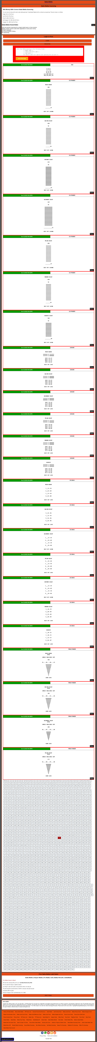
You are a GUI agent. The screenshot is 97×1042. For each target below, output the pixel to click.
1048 (5, 880)
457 (86, 820)
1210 (17, 897)
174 (8, 795)
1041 (65, 877)
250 (90, 800)
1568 (41, 937)
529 (66, 827)
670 (15, 842)
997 (66, 872)
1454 (25, 924)
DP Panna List (28, 1011)
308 (22, 808)
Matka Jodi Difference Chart (35, 1014)
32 (4, 783)
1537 (5, 934)
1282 (41, 904)
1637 (53, 944)
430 (83, 818)
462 (15, 823)
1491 (85, 927)
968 (56, 870)
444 (42, 820)
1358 (81, 912)
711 (66, 845)
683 (59, 842)
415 (32, 818)
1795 (69, 961)
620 (22, 837)
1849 (21, 969)
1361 (5, 914)
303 (5, 808)
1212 (25, 897)
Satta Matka (49, 1011)
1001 (81, 872)
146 (90, 790)
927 (5, 867)
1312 (73, 907)
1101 (41, 885)
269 (66, 803)
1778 (88, 959)
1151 (56, 889)
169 (80, 793)
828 (22, 857)
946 (69, 867)
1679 (45, 949)
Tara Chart (67, 1017)
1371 (45, 914)
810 (49, 855)
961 (32, 870)
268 (63, 803)
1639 (61, 944)
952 (90, 867)
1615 (53, 942)
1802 (9, 964)
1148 (44, 889)
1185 (9, 894)
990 (42, 872)
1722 (41, 954)
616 (8, 837)
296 (69, 805)
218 (69, 798)
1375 (61, 914)
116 (76, 788)
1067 (81, 880)
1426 (88, 919)
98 (15, 788)
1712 (88, 952)
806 (35, 855)
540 (15, 830)
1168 (32, 892)
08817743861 (48, 995)
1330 (57, 909)
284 (29, 805)
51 (58, 783)
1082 (53, 882)
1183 (91, 892)
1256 (25, 902)
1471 (5, 927)
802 (22, 855)
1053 (25, 880)
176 (15, 795)
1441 (61, 922)
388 (29, 815)
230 (22, 800)
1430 (17, 922)
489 (18, 825)
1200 (67, 894)
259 (32, 803)
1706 (65, 952)
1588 (33, 939)
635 (73, 837)
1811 (45, 964)
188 (56, 795)
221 (80, 798)
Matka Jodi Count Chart (22, 1014)
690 (83, 842)
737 (66, 847)
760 (56, 850)
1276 (17, 904)
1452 (17, 924)
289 (46, 805)
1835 (53, 966)
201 (11, 798)
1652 (25, 947)
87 (72, 785)
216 (63, 798)
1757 (5, 959)
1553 (69, 934)
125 (18, 790)
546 (35, 830)
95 (7, 788)
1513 (84, 929)
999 (73, 872)
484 (90, 823)
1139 (9, 889)
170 (83, 793)
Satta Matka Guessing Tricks (74, 1022)
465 (25, 823)
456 (83, 820)
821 (86, 855)
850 (8, 860)
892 (63, 862)
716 (83, 845)
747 (11, 850)
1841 (77, 966)
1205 (87, 894)
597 (32, 835)
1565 (29, 937)
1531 (69, 932)
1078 (37, 882)
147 (5, 793)
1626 (9, 944)
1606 (17, 942)
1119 (20, 887)
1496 (17, 929)
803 (25, 855)
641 (5, 840)
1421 (69, 919)
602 (49, 835)
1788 (41, 961)
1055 (33, 880)
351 (80, 810)
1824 (9, 966)
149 (11, 793)
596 (29, 835)
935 (32, 867)
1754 (81, 956)
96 (10, 788)
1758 (9, 959)
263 (46, 803)
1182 (87, 892)
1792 (57, 961)
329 (5, 810)
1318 (9, 909)
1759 (13, 959)
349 (73, 810)
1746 (49, 956)
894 (69, 862)
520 (35, 827)
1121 (28, 887)
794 (83, 852)
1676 (33, 949)
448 (56, 820)
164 (63, 793)
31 (90, 780)
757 (46, 850)
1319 (13, 909)
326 (83, 808)
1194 (44, 894)
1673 (21, 949)
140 (69, 790)
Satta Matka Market (52, 1019)
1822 (88, 964)
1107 (64, 885)
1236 (33, 899)
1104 (52, 885)
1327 (45, 909)
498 (49, 825)
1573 (61, 937)
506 (76, 825)
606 (63, 835)
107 (46, 788)
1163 (13, 892)
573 (39, 832)
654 (49, 840)
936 (35, 867)
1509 (69, 929)
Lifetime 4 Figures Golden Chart (59, 1022)
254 (15, 803)
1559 (5, 937)
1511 (77, 929)
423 (59, 818)
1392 (41, 917)
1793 (61, 961)
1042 (69, 877)
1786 (33, 961)
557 (73, 830)
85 (67, 785)
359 (18, 813)
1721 (37, 954)
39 (24, 783)
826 (15, 857)
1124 (40, 887)
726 (29, 847)
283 (25, 805)
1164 (17, 892)
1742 (33, 956)
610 (76, 835)
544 (29, 830)
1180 (79, 892)
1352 (57, 912)
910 (35, 865)
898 (83, 862)
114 (69, 788)
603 (52, 835)
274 (83, 803)
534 (83, 827)
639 (86, 837)
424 (63, 818)
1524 (41, 932)
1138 (5, 889)
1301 (29, 907)
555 (66, 830)
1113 (87, 885)
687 (73, 842)
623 (32, 837)
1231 (13, 899)
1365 (21, 914)
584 (76, 832)
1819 (76, 964)
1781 (13, 961)
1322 (25, 909)
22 (64, 780)
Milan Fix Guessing (83, 1025)
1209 (13, 897)
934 (29, 867)
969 (59, 870)
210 (42, 798)
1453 (21, 924)
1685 (69, 949)
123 (11, 790)
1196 (52, 894)
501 (59, 825)
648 (29, 840)
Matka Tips (31, 1017)
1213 (29, 897)
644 (15, 840)
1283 (45, 904)
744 (90, 847)
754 (35, 850)
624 (35, 837)
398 (63, 815)
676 (35, 842)
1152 (60, 889)
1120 (24, 887)
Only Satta (60, 1019)
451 (66, 820)
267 (59, 803)
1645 (85, 944)
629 (52, 837)
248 (83, 800)
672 (22, 842)
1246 (73, 899)
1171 (44, 892)
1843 (85, 966)
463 (18, 823)
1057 (41, 880)
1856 (49, 969)
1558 (88, 934)
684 (63, 842)
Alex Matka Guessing (40, 1025)
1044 (77, 877)
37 (18, 783)
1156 (75, 889)
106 (42, 788)
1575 (69, 937)
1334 (73, 909)
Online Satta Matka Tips (87, 1022)
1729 (69, 954)
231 (25, 800)
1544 (33, 934)
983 (18, 872)
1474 (17, 927)
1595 (61, 939)
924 (83, 865)
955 (11, 870)
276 (90, 803)
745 (5, 850)
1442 (65, 922)
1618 (65, 942)
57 (75, 783)
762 (63, 850)
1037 (49, 877)
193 (73, 795)
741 (80, 847)
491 (25, 825)
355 (5, 813)
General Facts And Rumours (39, 1011)
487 (11, 825)
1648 (9, 947)
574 (42, 832)
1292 (81, 904)
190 (63, 795)
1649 (13, 947)
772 (8, 852)
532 (76, 827)
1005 (9, 875)
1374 (57, 914)
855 (25, 860)
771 (5, 852)
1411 (29, 919)
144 (83, 790)
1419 (61, 919)
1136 (87, 887)
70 (24, 785)
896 (76, 862)
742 (83, 847)
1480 (41, 927)
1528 (57, 932)
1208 (9, 897)
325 (80, 808)
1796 (73, 961)
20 (58, 780)
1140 (13, 889)
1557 (85, 934)
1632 (33, 944)
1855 (45, 969)
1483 (53, 927)
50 (55, 783)
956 (15, 870)
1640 (65, 944)
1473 (13, 927)
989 (39, 872)
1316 (88, 907)
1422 (73, 919)
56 (72, 783)
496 (42, 825)
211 (46, 798)
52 (61, 783)
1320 (17, 909)
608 (69, 835)
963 (39, 870)
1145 (32, 889)
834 (42, 857)
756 (42, 850)
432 (90, 818)
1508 (65, 929)
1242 (57, 899)
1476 (25, 927)
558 (76, 830)
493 (32, 825)
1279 (29, 904)
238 (49, 800)
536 (90, 827)
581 (66, 832)
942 (56, 867)
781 (39, 852)
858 (35, 860)
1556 (81, 934)
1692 (9, 952)
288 (42, 805)
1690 (88, 949)
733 (52, 847)
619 (18, 837)
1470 (88, 924)
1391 (37, 917)
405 (86, 815)
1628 (17, 944)
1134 (79, 887)
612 (83, 835)
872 (83, 860)
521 (39, 827)
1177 (67, 892)
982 (15, 872)
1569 (45, 937)
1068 (85, 880)
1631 (29, 944)
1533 (77, 932)
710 (63, 845)
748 (15, 850)
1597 (69, 939)
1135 (83, 887)
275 (86, 803)
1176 (64, 892)
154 (29, 793)
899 (86, 862)
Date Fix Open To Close (22, 1022)
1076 (29, 882)
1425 (84, 919)
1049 (9, 880)
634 (69, 837)
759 (52, 850)
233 (32, 800)
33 (7, 783)
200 (8, 798)
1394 (49, 917)
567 (18, 832)
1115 (5, 887)
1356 (73, 912)
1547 (45, 934)
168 (76, 793)
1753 (77, 956)
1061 (57, 880)
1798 (81, 961)
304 (8, 808)
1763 (29, 959)
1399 (69, 917)
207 (32, 798)
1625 (5, 944)
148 (8, 793)
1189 (25, 894)
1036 (45, 877)
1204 (83, 894)
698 (22, 845)
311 (32, 808)
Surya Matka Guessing (29, 1025)
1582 (9, 939)
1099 (33, 885)
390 (35, 815)
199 (5, 798)
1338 (88, 909)
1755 (85, 956)
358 (15, 813)
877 (11, 862)
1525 (45, 932)
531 (73, 827)
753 (32, 850)
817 (73, 855)
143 (80, 790)
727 (32, 847)
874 (90, 860)
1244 (65, 899)
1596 (65, 939)
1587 (29, 939)
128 (29, 790)
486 (8, 825)
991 (46, 872)
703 (39, 845)
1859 (61, 969)
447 (52, 820)
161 (52, 793)
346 (63, 810)
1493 (5, 929)
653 (46, 840)
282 (22, 805)
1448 (88, 922)
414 (28, 818)
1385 (13, 917)
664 (83, 840)
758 (49, 850)
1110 (76, 885)
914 (49, 865)
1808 (33, 964)
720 (8, 847)
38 (21, 783)
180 (29, 795)
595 (25, 835)
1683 (61, 949)
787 (59, 852)
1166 (25, 892)
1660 (57, 947)
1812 (49, 964)
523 (46, 827)
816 (69, 855)
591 (11, 835)
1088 (77, 882)
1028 (13, 877)
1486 (65, 927)
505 (73, 825)
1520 (25, 932)
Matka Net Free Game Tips (9, 1022)
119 (86, 788)
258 (29, 803)
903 (11, 865)
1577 (77, 937)
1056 (37, 880)
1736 (9, 956)
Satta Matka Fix (46, 1017)
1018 (61, 875)
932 (22, 867)
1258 (33, 902)
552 (56, 830)
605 (59, 835)
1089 (81, 882)
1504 (49, 929)
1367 (29, 914)
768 (83, 850)
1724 (49, 954)
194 (76, 795)
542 (22, 830)
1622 (80, 942)
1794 (65, 961)
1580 (88, 937)
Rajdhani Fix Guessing (73, 1025)
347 (66, 810)
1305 (45, 907)
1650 (17, 947)
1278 (25, 904)
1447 (85, 922)
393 (46, 815)
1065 (73, 880)
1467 (77, 924)
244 (69, 800)
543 (25, 830)
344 (56, 810)
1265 (61, 902)
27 (78, 780)
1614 (49, 942)
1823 (5, 966)
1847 (13, 969)
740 (76, 847)
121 (5, 790)
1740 (25, 956)
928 (8, 867)
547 (39, 830)
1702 (49, 952)
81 (55, 785)
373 (66, 813)
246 (76, 800)
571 (32, 832)
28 (81, 780)
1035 (41, 877)
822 (90, 855)
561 (86, 830)
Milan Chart (61, 1017)
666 (90, 840)
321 (66, 808)
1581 (5, 939)
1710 (81, 952)
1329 (53, 909)
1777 (85, 959)
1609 (29, 942)
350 (76, 810)
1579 (85, 937)
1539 (13, 934)
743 (86, 847)
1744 (41, 956)
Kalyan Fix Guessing (61, 1025)
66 (13, 785)
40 (27, 783)
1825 (13, 966)
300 (83, 805)
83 (61, 785)
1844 (88, 966)
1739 (21, 956)
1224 (73, 897)
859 (39, 860)
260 (35, 803)
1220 (57, 897)
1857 (53, 969)
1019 (65, 875)
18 (53, 780)
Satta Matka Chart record (9, 1027)
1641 (69, 944)
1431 (21, 922)
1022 (76, 875)
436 (15, 820)
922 (76, 865)
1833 (45, 966)
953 (5, 870)
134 (49, 790)
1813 (53, 964)
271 (73, 803)
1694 (17, 952)
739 (73, 847)
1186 (13, 894)
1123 (36, 887)
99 (18, 788)
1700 (41, 952)
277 (5, 805)
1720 (33, 954)
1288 (65, 904)
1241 (53, 899)
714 (76, 845)
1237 (37, 899)
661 (73, 840)
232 (29, 800)
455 (80, 820)
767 (80, 850)
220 (76, 798)
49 (52, 783)
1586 (25, 939)
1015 (49, 875)
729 (39, 847)
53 (64, 783)
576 (49, 832)
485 (5, 825)
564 (8, 832)
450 (63, 820)
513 (11, 827)
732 (49, 847)
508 (83, 825)
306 (15, 808)
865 (59, 860)
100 (22, 788)
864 (56, 860)
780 (35, 852)
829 (25, 857)
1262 (49, 902)
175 (11, 795)
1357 (77, 912)
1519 (21, 932)
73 (33, 785)
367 (46, 813)
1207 (5, 897)
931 (18, 867)
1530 (65, 932)
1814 (57, 964)
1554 (73, 934)
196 (83, 795)
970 (63, 870)
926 (90, 865)
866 (63, 860)
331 (11, 810)
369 (52, 813)
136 (56, 790)
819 (80, 855)
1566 (33, 937)
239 (52, 800)
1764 (33, 959)
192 (69, 795)
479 (73, 823)
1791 (53, 961)
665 (86, 840)
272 (76, 803)
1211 (21, 897)
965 (46, 870)
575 (46, 832)
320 (63, 808)
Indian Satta (44, 1019)
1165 (21, 892)
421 (52, 818)
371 (59, 813)
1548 (49, 934)
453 (73, 820)
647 (25, 840)
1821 (84, 964)
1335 (77, 909)
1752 (73, 956)
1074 (21, 882)
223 (86, 798)
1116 (9, 887)
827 (18, 857)
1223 (69, 897)
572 (35, 832)
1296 (9, 907)
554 (63, 830)
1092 (5, 885)
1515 (5, 932)
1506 (57, 929)
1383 (5, 917)
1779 (5, 961)
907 (25, 865)
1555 (77, 934)
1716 (17, 954)
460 (8, 823)
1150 (52, 889)
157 (39, 793)
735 (59, 847)
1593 (53, 939)
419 (46, 818)
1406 (9, 919)
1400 (73, 917)
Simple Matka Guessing (17, 1025)
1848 (17, 969)
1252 (9, 902)
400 (69, 815)
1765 (37, 959)
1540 (17, 934)
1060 (53, 880)
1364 (17, 914)
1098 (29, 885)
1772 (65, 959)
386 (22, 815)
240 (56, 800)
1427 (5, 922)
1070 (5, 882)
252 (8, 803)
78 (47, 785)
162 (56, 793)
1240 (49, 899)
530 (69, 827)
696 (15, 845)
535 (86, 827)
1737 (13, 956)
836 (49, 857)
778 (29, 852)
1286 (57, 904)
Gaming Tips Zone (46, 1022)
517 (25, 827)
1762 (25, 959)
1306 (49, 907)
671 (18, 842)
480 (76, 823)
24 (70, 780)
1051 (17, 880)
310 (29, 808)
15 (44, 780)
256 (22, 803)
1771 (61, 959)
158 (42, 793)
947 (73, 867)
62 (89, 783)
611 (80, 835)
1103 (49, 885)
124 (15, 790)
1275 (13, 904)
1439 (53, 922)
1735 (5, 956)
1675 (29, 949)
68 (18, 785)
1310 (65, 907)
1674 (25, 949)
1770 (57, 959)
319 (59, 808)
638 (83, 837)
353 (86, 810)
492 (29, 825)
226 (8, 800)
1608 (25, 942)
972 (69, 870)
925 (86, 865)
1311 (69, 907)
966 (49, 870)
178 (22, 795)
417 (39, 818)
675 (32, 842)
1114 (91, 885)
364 (35, 813)
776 (22, 852)
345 (59, 810)
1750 (65, 956)
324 (76, 808)
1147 (40, 889)
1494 (9, 929)
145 (86, 790)
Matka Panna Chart (76, 1011)
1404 (88, 917)
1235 (29, 899)
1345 (29, 912)
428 (76, 818)
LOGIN (47, 40)
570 (29, 832)
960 (29, 870)
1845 (5, 969)
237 (46, 800)
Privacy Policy (43, 1035)
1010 (29, 875)
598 (35, 835)
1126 (48, 887)
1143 (25, 889)
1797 (77, 961)
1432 (25, 922)
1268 (73, 902)
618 (15, 837)
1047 (88, 877)
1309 (61, 907)
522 (42, 827)
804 (29, 855)
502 (63, 825)
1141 (17, 889)
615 (5, 837)
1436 (41, 922)
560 (83, 830)
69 (21, 785)
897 (80, 862)
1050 (13, 880)
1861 (69, 969)
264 (49, 803)
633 (66, 837)
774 (15, 852)
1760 (17, 959)
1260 (41, 902)
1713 (5, 954)
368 (49, 813)
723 (18, 847)
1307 (53, 907)
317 (52, 808)
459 (5, 823)
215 (59, 798)
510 (90, 825)
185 (46, 795)
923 (80, 865)
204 (22, 798)
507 (80, 825)
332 (15, 810)
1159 (87, 889)
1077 (33, 882)
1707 (69, 952)
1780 (9, 961)
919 (66, 865)
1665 (77, 947)
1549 (53, 934)
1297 (13, 907)
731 (46, 847)
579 (59, 832)
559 (80, 830)
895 (73, 862)
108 (49, 788)
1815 (61, 964)
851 (11, 860)
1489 (77, 927)
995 (59, 872)
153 (25, 793)
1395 (53, 917)
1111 (80, 885)
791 (73, 852)
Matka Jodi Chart (67, 1011)
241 (59, 800)
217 (66, 798)
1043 (73, 877)
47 (47, 783)
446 (49, 820)
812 (56, 855)
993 (52, 872)
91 (84, 785)
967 (52, 870)
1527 (53, 932)
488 (15, 825)
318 (56, 808)
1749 (61, 956)
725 (25, 847)
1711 (85, 952)
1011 (33, 875)
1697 (29, 952)
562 (90, 830)
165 (66, 793)
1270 (81, 902)
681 (52, 842)
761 (59, 850)
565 (11, 832)
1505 (53, 929)
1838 (65, 966)
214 (56, 798)
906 (22, 865)
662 (76, 840)
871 (80, 860)
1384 (9, 917)
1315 (84, 907)
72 (30, 785)
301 (86, 805)
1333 (69, 909)
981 (11, 872)
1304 (41, 907)
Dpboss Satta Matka (78, 1019)
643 (11, 840)
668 (8, 842)
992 (49, 872)
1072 (13, 882)
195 (80, 795)
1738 (17, 956)
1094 (13, 885)
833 (39, 857)
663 (80, 840)
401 (73, 815)
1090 (85, 882)
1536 (88, 932)
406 (90, 815)
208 (35, 798)
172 (90, 793)
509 (86, 825)
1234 (25, 899)
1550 (57, 934)
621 (25, 837)
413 (25, 818)
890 (56, 862)
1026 (5, 877)
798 (8, 855)
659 (66, 840)
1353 (61, 912)
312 (35, 808)
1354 (65, 912)
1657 (45, 947)
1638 (57, 944)
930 (15, 867)
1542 (25, 934)
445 (46, 820)
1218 (49, 897)
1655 (37, 947)
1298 (17, 907)
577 (52, 832)
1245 (69, 899)
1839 (69, 966)
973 (73, 870)
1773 (69, 959)
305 (11, 808)
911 (39, 865)
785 (52, 852)
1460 (49, 924)
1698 (33, 952)
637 (80, 837)
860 (42, 860)
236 (42, 800)
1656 (41, 947)
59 (81, 783)
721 (11, 847)
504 (69, 825)
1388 (25, 917)
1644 (81, 944)
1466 (73, 924)
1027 (9, 877)
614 (90, 835)
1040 (61, 877)
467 (32, 823)
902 (8, 865)
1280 (33, 904)
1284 (49, 904)
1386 (17, 917)
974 (76, 870)
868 (69, 860)
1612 (41, 942)
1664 (73, 947)
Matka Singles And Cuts (57, 1014)
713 (73, 845)
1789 (45, 961)
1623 (84, 942)
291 (52, 805)
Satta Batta (13, 1019)
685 (66, 842)
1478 (33, 927)
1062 (61, 880)
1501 (37, 929)
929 (11, 867)
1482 (49, 927)
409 (11, 818)
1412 (33, 919)
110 (56, 788)
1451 (13, 924)
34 (10, 783)
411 (18, 818)
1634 (41, 944)
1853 (37, 969)
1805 (21, 964)
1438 (49, 922)
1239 (45, 899)
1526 (49, 932)
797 (5, 855)
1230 (9, 899)
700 (29, 845)
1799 (85, 961)
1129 (59, 887)
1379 (77, 914)
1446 (81, 922)
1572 (57, 937)
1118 (16, 887)
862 (49, 860)
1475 (21, 927)
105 (39, 788)
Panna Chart (17, 1017)
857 (32, 860)
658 (63, 840)
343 (52, 810)
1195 (48, 894)
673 (25, 842)
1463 (61, 924)
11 (33, 780)
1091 (88, 882)
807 (39, 855)
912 (42, 865)
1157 (79, 889)
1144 (28, 889)
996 (63, 872)
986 (29, 872)
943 (59, 867)
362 (29, 813)
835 (46, 857)
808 (42, 855)
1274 (9, 904)
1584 (17, 939)
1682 (57, 949)
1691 (5, 952)
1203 (79, 894)
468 (35, 823)
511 (5, 827)
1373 (53, 914)
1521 (29, 932)
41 (30, 783)
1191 (32, 894)
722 (15, 847)
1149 (48, 889)
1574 (65, 937)
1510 (73, 929)
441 (32, 820)
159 (46, 793)
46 (44, 783)
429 (80, 818)
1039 (57, 877)
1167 (28, 892)
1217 (45, 897)
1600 (81, 939)
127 (25, 790)
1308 (57, 907)
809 (46, 855)
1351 (53, 912)
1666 (81, 947)
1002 (85, 872)
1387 (21, 917)
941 (52, 867)
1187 (17, 894)
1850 (25, 969)
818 (76, 855)
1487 (69, 927)
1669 (5, 949)
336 (29, 810)
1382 (88, 914)
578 (56, 832)
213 (52, 798)
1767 (45, 959)
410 (15, 818)
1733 (85, 954)
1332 (65, 909)
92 (86, 785)
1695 (21, 952)
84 (64, 785)
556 (69, 830)
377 (80, 813)
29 (84, 780)
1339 (5, 912)
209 (39, 798)
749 (18, 850)
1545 (37, 934)
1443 (69, 922)
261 (39, 803)
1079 (41, 882)
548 (42, 830)
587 (86, 832)
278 (8, 805)
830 (29, 857)
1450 (9, 924)
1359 (85, 912)
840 (63, 857)
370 (56, 813)
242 (63, 800)
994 (56, 872)
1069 (88, 880)
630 (56, 837)
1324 (33, 909)
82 (58, 785)
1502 (41, 929)
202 (15, 798)
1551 (61, 934)
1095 (17, 885)
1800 (88, 961)
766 (76, 850)
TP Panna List (38, 1017)
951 (86, 867)
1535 (85, 932)
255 (18, 803)
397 (59, 815)
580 (63, 832)
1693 (13, 952)
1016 (53, 875)
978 (90, 870)
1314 (80, 907)
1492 (88, 927)
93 (89, 785)
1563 (21, 937)
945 (66, 867)
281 (18, 805)
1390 (33, 917)
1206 (91, 894)
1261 (45, 902)
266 (56, 803)
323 (73, 808)
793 (80, 852)
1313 (76, 907)
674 (29, 842)
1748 (57, 956)
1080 (45, 882)
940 (49, 867)
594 (22, 835)
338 (35, 810)
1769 (53, 959)
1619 (69, 942)
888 (49, 862)
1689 (85, 949)
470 (42, 823)
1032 (29, 877)
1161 (5, 892)
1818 (73, 964)
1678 (41, 949)
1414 (41, 919)
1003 (88, 872)
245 (73, 800)
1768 (49, 959)
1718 (25, 954)
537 (5, 830)
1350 (49, 912)
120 (89, 788)
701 (32, 845)
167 (73, 793)
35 (13, 783)
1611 (37, 942)
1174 (56, 892)
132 (42, 790)
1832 (41, 966)
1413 (37, 919)
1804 (17, 964)
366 (42, 813)
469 (39, 823)
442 (35, 820)
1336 (81, 909)
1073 (17, 882)
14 (41, 780)
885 (39, 862)
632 (63, 837)
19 (56, 780)
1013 (41, 875)
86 (69, 785)
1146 (36, 889)
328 (90, 808)
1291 (77, 904)
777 (25, 852)
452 (69, 820)
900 (90, 862)
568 (22, 832)
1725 (53, 954)
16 (47, 780)
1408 (17, 919)
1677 (37, 949)
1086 (69, 882)
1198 (60, 894)
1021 (73, 875)
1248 (81, 899)
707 (52, 845)
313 (39, 808)
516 (22, 827)
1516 (9, 932)
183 (39, 795)
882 (29, 862)
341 (46, 810)
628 (49, 837)
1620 (73, 942)
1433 (29, 922)
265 (52, 803)
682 (56, 842)
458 (90, 820)
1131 (67, 887)
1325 (37, 909)
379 (86, 813)
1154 (67, 889)
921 (73, 865)
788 (63, 852)
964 (42, 870)
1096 (21, 885)
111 (59, 788)
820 (83, 855)
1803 (13, 964)
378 (83, 813)
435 (11, 820)
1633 (37, 944)
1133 (75, 887)
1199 (64, 894)
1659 (53, 947)
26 (75, 780)
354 (90, 810)
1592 (49, 939)
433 (5, 820)
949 (80, 867)
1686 (73, 949)
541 (18, 830)
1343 (21, 912)
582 (69, 832)
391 (39, 815)
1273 (5, 904)
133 (46, 790)
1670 (9, 949)
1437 (45, 922)
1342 (17, 912)
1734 (88, 954)
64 (7, 785)
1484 (57, 927)
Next (73, 969)
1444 (73, 922)
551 (52, 830)
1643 (77, 944)
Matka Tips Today (21, 1019)
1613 (45, 942)
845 (80, 857)
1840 (73, 966)
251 (5, 803)
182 (35, 795)
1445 (77, 922)
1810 (41, 964)
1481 (45, 927)
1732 (81, 954)
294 (63, 805)
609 (73, 835)
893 (66, 862)
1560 (9, 937)
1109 (72, 885)
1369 (37, 914)
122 (8, 790)
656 (56, 840)
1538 (9, 934)
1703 (53, 952)
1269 (77, 902)
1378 (73, 914)
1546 (41, 934)
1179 (75, 892)
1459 (45, 924)
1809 (37, 964)
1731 (77, 954)
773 (11, 852)
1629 (21, 944)
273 (80, 803)
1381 (85, 914)
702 (35, 845)
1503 (45, 929)
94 (4, 788)
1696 (25, 952)
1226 (80, 897)
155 (32, 793)
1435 (37, 922)
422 (56, 818)
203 (18, 798)
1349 (45, 912)
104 (35, 788)
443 (39, 820)
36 (15, 783)
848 (90, 857)
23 (67, 780)
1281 (37, 904)
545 (32, 830)
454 (76, 820)
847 (86, 857)
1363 (13, 914)
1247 (77, 899)
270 (69, 803)
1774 (73, 959)
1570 (49, 937)
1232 (17, 899)
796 (90, 852)
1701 (45, 952)
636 (76, 837)
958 (22, 870)
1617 (61, 942)
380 (90, 813)
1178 (71, 892)
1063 (65, 880)
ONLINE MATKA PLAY (7, 1039)
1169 (36, 892)
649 (32, 840)
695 (11, 845)
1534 (81, 932)
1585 (21, 939)
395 (52, 815)
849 (5, 860)
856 (29, 860)
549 (46, 830)
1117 (13, 887)
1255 (21, 902)
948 (76, 867)
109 (52, 788)
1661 (61, 947)
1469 (85, 924)
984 (22, 872)
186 (49, 795)
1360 (88, 912)
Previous (6, 780)
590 (8, 835)
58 (78, 783)
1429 (13, 922)
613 (86, 835)
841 (66, 857)
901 (5, 865)
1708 (73, 952)
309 (25, 808)
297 (73, 805)
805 (32, 855)
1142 (21, 889)
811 (52, 855)
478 (69, 823)
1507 (61, 929)
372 (63, 813)
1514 (88, 929)
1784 (25, 961)
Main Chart (88, 1017)
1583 (13, 939)
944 (63, 867)
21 (61, 780)
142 (76, 790)
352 (83, 810)
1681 (53, 949)
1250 (88, 899)
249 (86, 800)
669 (11, 842)
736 (63, 847)
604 (56, 835)
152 (22, 793)
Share (93, 25)
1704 (57, 952)
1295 (5, 907)
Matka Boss (29, 1019)
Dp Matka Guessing (51, 1025)
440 (29, 820)
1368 (33, 914)
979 (5, 872)
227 (11, 800)
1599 (77, 939)
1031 (25, 877)
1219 (53, 897)
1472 (9, 927)
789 (66, 852)
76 (41, 785)
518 (28, 827)
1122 (32, 887)
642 (8, 840)
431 (86, 818)
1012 (37, 875)
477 (66, 823)
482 (83, 823)
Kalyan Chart (54, 1017)
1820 (80, 964)
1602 (88, 939)
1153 (64, 889)
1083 (57, 882)
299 (80, 805)
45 (41, 783)
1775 (77, 959)
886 (42, 862)
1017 (57, 875)
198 (90, 795)
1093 (9, 885)
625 (39, 837)
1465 (69, 924)
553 (59, 830)
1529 (61, 932)
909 (32, 865)
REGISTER (47, 44)
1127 (51, 887)
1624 (88, 942)
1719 (29, 954)
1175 (60, 892)
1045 (81, 877)
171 (86, 793)
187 (52, 795)
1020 (69, 875)
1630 (25, 944)
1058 (45, 880)
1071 (9, 882)
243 (66, 800)
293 (59, 805)
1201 (71, 894)
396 (56, 815)
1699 (37, 952)
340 (42, 810)
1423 (76, 919)
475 (59, 823)
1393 (45, 917)
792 (76, 852)
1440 (57, 922)
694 (8, 845)
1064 (69, 880)
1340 (9, 912)
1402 (81, 917)
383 (11, 815)
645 (18, 840)
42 (33, 783)
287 (39, 805)
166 (69, 793)
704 (42, 845)
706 (49, 845)
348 (69, 810)
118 (82, 788)
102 (29, 788)
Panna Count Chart (68, 1014)
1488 (73, 927)
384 (15, 815)
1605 (13, 942)
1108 (68, 885)
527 (59, 827)
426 (69, 818)
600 (42, 835)
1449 (5, 924)
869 (73, 860)
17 (50, 780)
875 (5, 862)
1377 (69, 914)
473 (52, 823)
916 (56, 865)
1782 (17, 961)
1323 (29, 909)
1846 (9, 969)
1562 (17, 937)
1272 (88, 902)
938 (42, 867)
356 (8, 813)
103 (32, 788)
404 (83, 815)
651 (39, 840)
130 (35, 790)
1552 (65, 934)
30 (87, 780)
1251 (5, 902)
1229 (5, 899)
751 (25, 850)
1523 (37, 932)
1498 (25, 929)
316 (49, 808)
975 (80, 870)
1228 (88, 897)
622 (29, 837)
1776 (81, 959)
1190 (28, 894)
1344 (25, 912)
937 (39, 867)
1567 (37, 937)
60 (84, 783)
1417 (53, 919)
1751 (69, 956)
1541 (21, 934)
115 (72, 788)
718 (90, 845)
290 (49, 805)
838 (56, 857)
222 (83, 798)
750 (22, 850)
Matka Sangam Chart (87, 1011)
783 (46, 852)
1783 (21, 961)
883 (32, 862)
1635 (45, 944)
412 (22, 818)
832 (35, 857)
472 (49, 823)
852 (15, 860)
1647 (5, 947)
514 (15, 827)
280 (15, 805)
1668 (88, 947)
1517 (13, 932)
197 (86, 795)
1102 (45, 885)
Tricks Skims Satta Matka (35, 1022)
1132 (71, 887)
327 (86, 808)
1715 (13, 954)
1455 (29, 924)
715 (80, 845)
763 (66, 850)
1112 (83, 885)
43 (35, 783)
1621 (76, 942)
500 (56, 825)
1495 (13, 929)
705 (46, 845)
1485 (61, 927)
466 (29, 823)
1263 (53, 902)
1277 (21, 904)
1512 (80, 929)
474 (56, 823)
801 (18, 855)
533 (80, 827)
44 (38, 783)
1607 (21, 942)
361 (25, 813)
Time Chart (81, 1017)
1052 (21, 880)
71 (27, 785)
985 (25, 872)
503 (66, 825)
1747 (53, 956)
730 (42, 847)
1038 (53, 877)
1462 (57, 924)
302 (90, 805)
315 (46, 808)
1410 (25, 919)
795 (86, 852)
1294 (88, 904)
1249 (85, 899)
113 (66, 788)
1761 (21, 959)
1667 (85, 947)
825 (11, 857)
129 (32, 790)
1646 (88, 944)
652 (42, 840)
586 (83, 832)
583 (73, 832)
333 (18, 810)
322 (69, 808)
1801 (5, 964)
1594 (57, 939)
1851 (29, 969)
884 (35, 862)
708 (56, 845)
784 (49, 852)
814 (63, 855)
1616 (57, 942)
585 (80, 832)
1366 (25, 914)
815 (66, 855)
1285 (53, 904)
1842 (81, 966)
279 (11, 805)
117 (79, 788)
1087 (73, 882)
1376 (65, 914)
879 (18, 862)
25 (73, 780)
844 (76, 857)
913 (46, 865)
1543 (29, 934)
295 (66, 805)
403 (80, 815)
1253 (13, 902)
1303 (37, 907)
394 (49, 815)
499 (52, 825)
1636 (49, 944)
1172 (48, 892)
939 (46, 867)
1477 (29, 927)
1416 (49, 919)
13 (39, 780)
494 (35, 825)
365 (39, 813)
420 (49, 818)
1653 (29, 947)
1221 (61, 897)
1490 (81, 927)
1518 (17, 932)
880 (22, 862)
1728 (65, 954)
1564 (25, 937)
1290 (73, 904)
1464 (65, 924)
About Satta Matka (19, 1011)
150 (15, 793)
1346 (33, 912)
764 (69, 850)
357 (11, 813)
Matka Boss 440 (7, 1025)
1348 (41, 912)
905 (18, 865)
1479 (37, 927)
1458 (41, 924)
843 (73, 857)
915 (52, 865)
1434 (33, 922)
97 (13, 788)
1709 (77, 952)
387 (25, 815)
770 (90, 850)
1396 (57, 917)
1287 (61, 904)
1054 (29, 880)
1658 (49, 947)
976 (83, 870)
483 (86, 823)
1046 (85, 877)
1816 (65, 964)
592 (15, 835)
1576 (73, 937)
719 (5, 847)
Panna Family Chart (7, 1017)
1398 (65, 917)
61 (86, 783)
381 (5, 815)
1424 (80, 919)
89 (78, 785)
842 (69, 857)
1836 (57, 966)
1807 (29, 964)
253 (11, 803)
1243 (61, 899)
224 (90, 798)
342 (49, 810)
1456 (33, 924)
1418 (57, 919)
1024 (84, 875)
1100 (37, 885)
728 (35, 847)
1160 (91, 889)
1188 (21, 894)
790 (69, 852)
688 (76, 842)
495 (39, 825)
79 (50, 785)
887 (46, 862)
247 (80, 800)
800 (15, 855)
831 (32, 857)
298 (76, 805)
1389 (29, 917)
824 (8, 857)
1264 (57, 902)
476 (63, 823)
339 (39, 810)
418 (42, 818)
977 (86, 870)
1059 (49, 880)
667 (5, 842)
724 (22, 847)
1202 (75, 894)
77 (44, 785)
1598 (73, 939)
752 (29, 850)
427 (73, 818)
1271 (85, 902)
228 (15, 800)
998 (69, 872)
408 (8, 818)
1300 (25, 907)
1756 (88, 956)
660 (69, 840)
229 (18, 800)
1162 (9, 892)
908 (29, 865)
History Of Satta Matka (8, 1011)
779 (32, 852)
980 (8, 872)
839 (59, 857)
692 (90, 842)
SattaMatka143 (36, 1019)
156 (35, 793)
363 (32, 813)
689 (80, 842)
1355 (69, 912)
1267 (69, 902)
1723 (45, 954)
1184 (5, 894)
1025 (88, 875)
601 (46, 835)
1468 (81, 924)
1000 (77, 872)
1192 (36, 894)
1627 (13, 944)
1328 (49, 909)
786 (56, 852)
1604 (9, 942)
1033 (33, 877)
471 (46, 823)
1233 (21, 899)
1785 (29, 961)
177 (18, 795)
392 (42, 815)
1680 (49, 949)
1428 (9, 922)
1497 (21, 929)
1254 (17, 902)
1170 (40, 892)
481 (80, 823)
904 (15, 865)
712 (69, 845)
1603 (5, 942)
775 (18, 852)
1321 (21, 909)
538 (8, 830)
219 (73, 798)
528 (63, 827)
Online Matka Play (68, 1019)
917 (59, 865)
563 (5, 832)
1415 (45, 919)
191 (66, 795)
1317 (5, 909)
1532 (73, 932)
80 (52, 785)
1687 (77, 949)
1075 (25, 882)
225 (5, 800)
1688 (81, 949)
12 (36, 780)
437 (18, 820)
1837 (61, 966)
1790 (49, 961)
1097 (25, 885)
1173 (52, 892)
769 (86, 850)
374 (69, 813)
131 (39, 790)
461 (11, 823)
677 (39, 842)
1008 (21, 875)
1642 (73, 944)
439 (25, 820)
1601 (85, 939)
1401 (77, 917)
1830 (33, 966)
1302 (33, 907)
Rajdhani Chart (74, 1017)
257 (25, 803)
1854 (41, 969)
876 (8, 862)
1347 (37, 912)
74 (35, 785)
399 (66, 815)
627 (46, 837)
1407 (13, 919)
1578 (81, 937)
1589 (37, 939)
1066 (77, 880)
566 (15, 832)
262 (42, 803)
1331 (61, 909)
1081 (49, 882)
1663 (69, 947)
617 (11, 837)
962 (35, 870)
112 (62, 788)
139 (66, 790)
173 (5, 795)
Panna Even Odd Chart (79, 1014)
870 (76, 860)
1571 (53, 937)
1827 (21, 966)
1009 (25, 875)
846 (83, 857)
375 (73, 813)
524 (49, 827)
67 (15, 785)
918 (63, 865)
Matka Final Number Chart (9, 1014)
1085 (65, 882)
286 (35, 805)
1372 (49, 914)
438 (22, 820)
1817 (69, 964)
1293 (85, 904)
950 (83, 867)
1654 (33, 947)
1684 (65, 949)
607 (66, 835)
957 (18, 870)
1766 (41, 959)
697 (18, 845)
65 (10, 785)
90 (81, 785)
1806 (25, 964)
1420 (65, 919)
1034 (37, 877)
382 (8, 815)
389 (32, 815)
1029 (17, 877)
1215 (37, 897)
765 (73, 850)
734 (56, 847)
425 (66, 818)
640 (90, 837)
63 (4, 785)
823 (5, 857)
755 (39, 850)
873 (86, 860)
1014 (45, 875)
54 (67, 783)
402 (76, 815)
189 (59, 795)
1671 (13, 949)
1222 (65, 897)
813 (59, 855)
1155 (71, 889)
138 (63, 790)
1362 (9, 914)
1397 (61, 917)
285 (32, 805)
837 (52, 857)
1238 (41, 899)
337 (32, 810)
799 (11, 855)
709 (59, 845)
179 (25, 795)
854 (22, 860)
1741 (29, 956)
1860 (65, 969)
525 (52, 827)
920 (69, 865)
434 (8, 820)
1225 (76, 897)
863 (52, 860)
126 (22, 790)
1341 (13, 912)
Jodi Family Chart (57, 1011)
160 (49, 793)
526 (56, 827)
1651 (21, 947)
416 (35, 818)
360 (22, 813)
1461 (53, 924)
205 (25, 798)
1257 (29, 902)
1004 (5, 875)
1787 (37, 961)
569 (25, 832)
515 (18, 827)
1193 (40, 894)
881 (25, 862)
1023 (80, 875)
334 (22, 810)
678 (42, 842)
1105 (56, 885)
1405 (5, 919)
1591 (45, 939)
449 (59, 820)
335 (25, 810)
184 (42, 795)
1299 (21, 907)
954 (8, 870)
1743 (37, 956)
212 (49, 798)
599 (39, 835)
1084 (61, 882)
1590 (41, 939)
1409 (21, 919)
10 (30, 780)
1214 (33, 897)
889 (52, 862)
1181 (83, 892)
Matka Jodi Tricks (47, 1014)
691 (86, 842)
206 (29, 798)
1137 (91, 887)
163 (59, 793)
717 (86, 845)
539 (11, 830)
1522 (33, 932)
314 (42, 808)
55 (69, 783)
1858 (57, 969)
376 (76, 813)
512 (8, 827)
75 (38, 785)
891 (59, 862)
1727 (61, 954)
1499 (29, 929)
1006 (13, 875)
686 (69, 842)
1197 (56, 894)
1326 (41, 909)
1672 (17, 949)
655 (52, 840)
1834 (49, 966)
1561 (13, 937)
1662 (65, 947)
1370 (41, 914)
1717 (21, 954)
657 (59, 840)
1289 (69, 904)
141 (73, 790)
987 (32, 872)
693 (5, 845)
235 (39, 800)
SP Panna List (24, 1017)
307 (18, 808)
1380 (81, 914)
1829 (29, 966)
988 (35, 872)
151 (18, 793)
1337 (85, 909)
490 (22, 825)
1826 (17, 966)
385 (18, 815)
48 (50, 783)
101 (25, 788)
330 (8, 810)
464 (22, 823)
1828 (25, 966)
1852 (33, 969)
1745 (45, 956)
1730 (73, 954)
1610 (33, 942)
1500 (33, 929)
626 (42, 837)
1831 (37, 966)
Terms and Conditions (52, 1035)
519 (32, 827)
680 (49, 842)
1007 (17, 875)
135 (52, 790)
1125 (44, 887)
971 (66, 870)
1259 (37, 902)
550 (49, 830)
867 (66, 860)
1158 (83, 889)
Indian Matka (6, 1019)
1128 (55, 887)
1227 (84, 897)
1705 (61, 952)
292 (56, 805)
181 (32, 795)
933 (25, 867)
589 (5, 835)
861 (46, 860)
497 (46, 825)
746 (8, 850)
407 (5, 818)
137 (59, 790)
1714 (9, 954)
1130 (63, 887)
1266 (65, 902)
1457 (37, 924)
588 (90, 832)
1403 (85, 917)
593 (18, 835)
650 (35, 840)
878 (15, 862)
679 (46, 842)
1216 (41, 897)
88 (75, 785)
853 (18, 860)
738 (69, 847)
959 (25, 870)
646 (22, 840)
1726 (57, 954)
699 (25, 845)
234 (35, 800)
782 (42, 852)
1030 (21, 877)
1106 (60, 885)
